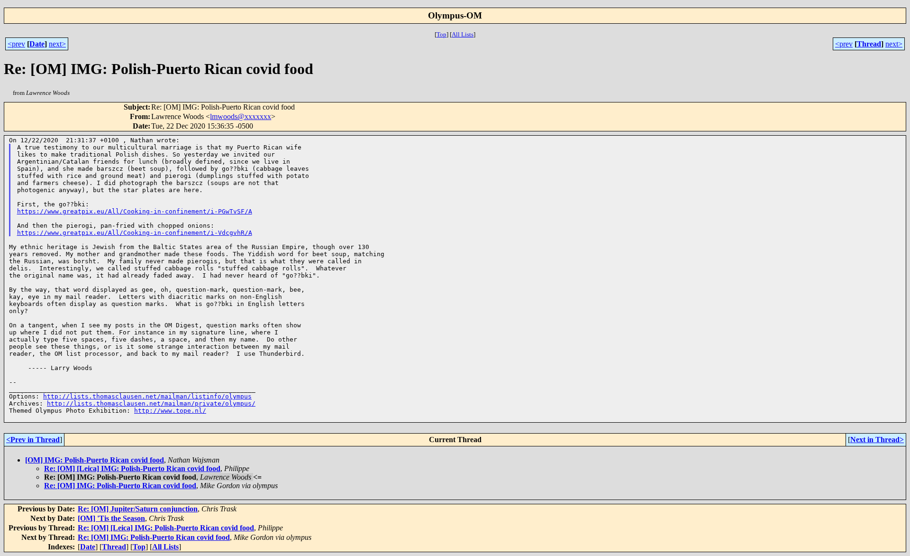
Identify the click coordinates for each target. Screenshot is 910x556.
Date (37, 44)
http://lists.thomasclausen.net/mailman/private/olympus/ (151, 403)
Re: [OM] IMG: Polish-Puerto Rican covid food (120, 486)
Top (441, 34)
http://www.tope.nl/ (170, 410)
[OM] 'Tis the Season (111, 518)
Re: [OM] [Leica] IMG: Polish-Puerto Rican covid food (132, 468)
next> (57, 44)
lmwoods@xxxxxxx (240, 116)
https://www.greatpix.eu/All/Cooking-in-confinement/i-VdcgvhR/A (134, 232)
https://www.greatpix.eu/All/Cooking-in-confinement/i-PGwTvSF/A (134, 211)
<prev (16, 44)
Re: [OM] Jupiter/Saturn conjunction (138, 509)
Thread (869, 44)
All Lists (462, 34)
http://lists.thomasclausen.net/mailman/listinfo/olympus (147, 396)
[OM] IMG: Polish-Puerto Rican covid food (94, 460)
